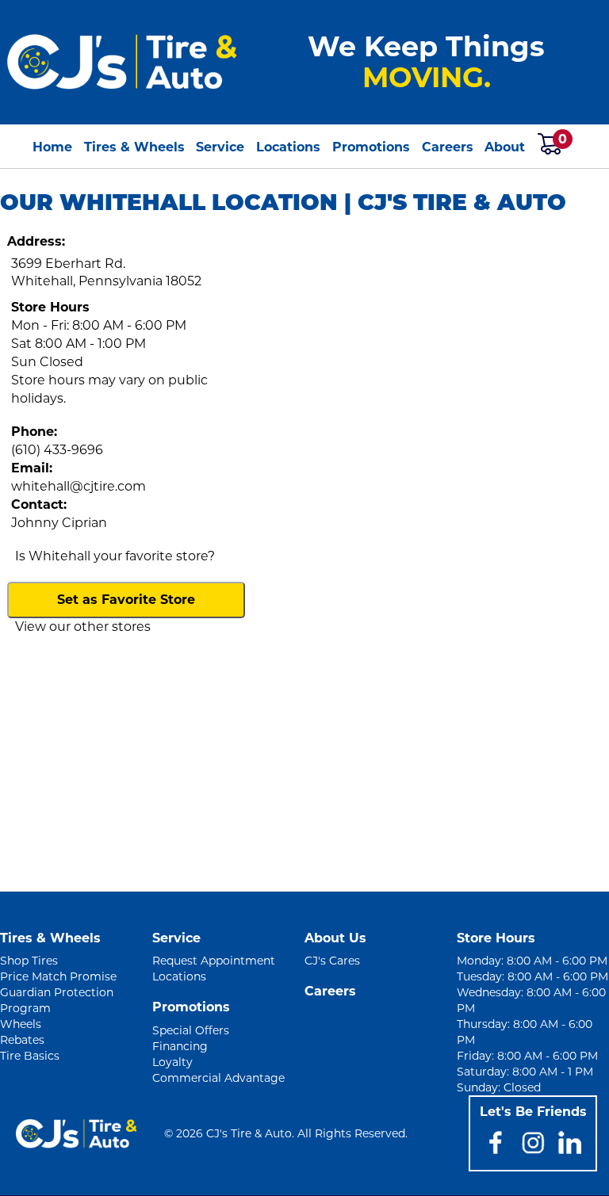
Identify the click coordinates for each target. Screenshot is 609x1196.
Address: (36, 241)
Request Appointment (213, 960)
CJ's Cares (332, 960)
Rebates (22, 1040)
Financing (180, 1046)
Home (52, 147)
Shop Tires (29, 960)
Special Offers (190, 1030)
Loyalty (172, 1062)
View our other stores (83, 626)
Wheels (20, 1024)
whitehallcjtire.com (78, 486)
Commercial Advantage (218, 1078)
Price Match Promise (58, 976)
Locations (288, 147)
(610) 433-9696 (57, 449)
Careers (447, 147)
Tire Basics (29, 1056)
